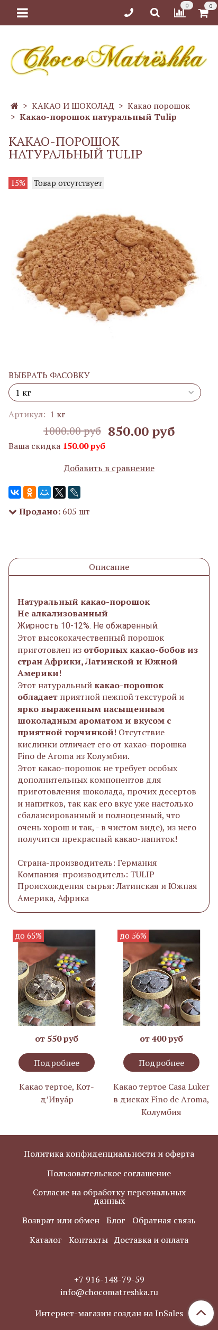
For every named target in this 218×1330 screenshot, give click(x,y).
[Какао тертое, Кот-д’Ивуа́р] (56, 978)
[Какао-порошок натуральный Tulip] (109, 267)
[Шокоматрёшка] (109, 58)
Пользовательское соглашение (109, 1173)
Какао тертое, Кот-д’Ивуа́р (56, 1093)
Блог (115, 1220)
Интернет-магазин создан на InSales (109, 1313)
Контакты (88, 1239)
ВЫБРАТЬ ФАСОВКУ (49, 375)
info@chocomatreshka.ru (109, 1292)
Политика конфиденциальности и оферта (109, 1153)
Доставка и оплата (151, 1239)
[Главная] (15, 105)
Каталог (46, 1239)
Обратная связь (164, 1220)
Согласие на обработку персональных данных (109, 1196)
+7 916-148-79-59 (109, 1279)
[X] (59, 492)
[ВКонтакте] (14, 492)
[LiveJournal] (74, 492)
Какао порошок (159, 105)
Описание (109, 567)
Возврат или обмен (60, 1220)
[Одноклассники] (29, 492)
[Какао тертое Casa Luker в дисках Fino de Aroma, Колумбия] (161, 978)
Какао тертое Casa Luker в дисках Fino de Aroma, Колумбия (161, 1099)
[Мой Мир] (44, 492)
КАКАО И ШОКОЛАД (73, 105)
